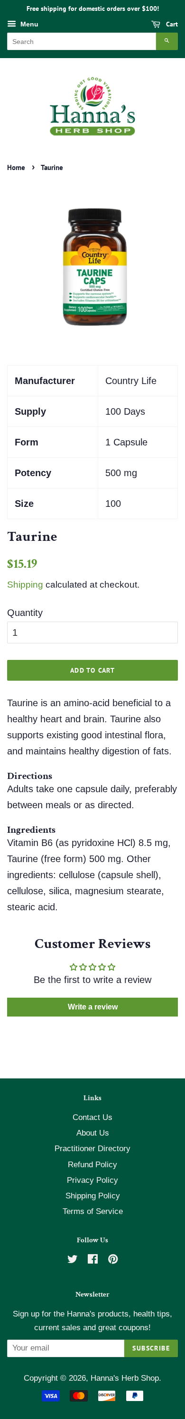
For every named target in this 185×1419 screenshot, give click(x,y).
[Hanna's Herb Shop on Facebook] (92, 1260)
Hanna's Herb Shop (125, 1378)
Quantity (25, 612)
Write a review (93, 1007)
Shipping (25, 585)
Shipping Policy (92, 1195)
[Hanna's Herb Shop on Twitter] (72, 1260)
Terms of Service (93, 1211)
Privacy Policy (92, 1180)
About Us (92, 1132)
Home (16, 167)
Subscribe (151, 1348)
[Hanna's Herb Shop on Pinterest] (113, 1260)
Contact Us (92, 1117)
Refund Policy (92, 1164)
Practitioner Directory (92, 1148)
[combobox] (81, 41)
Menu (28, 24)
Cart (171, 24)
